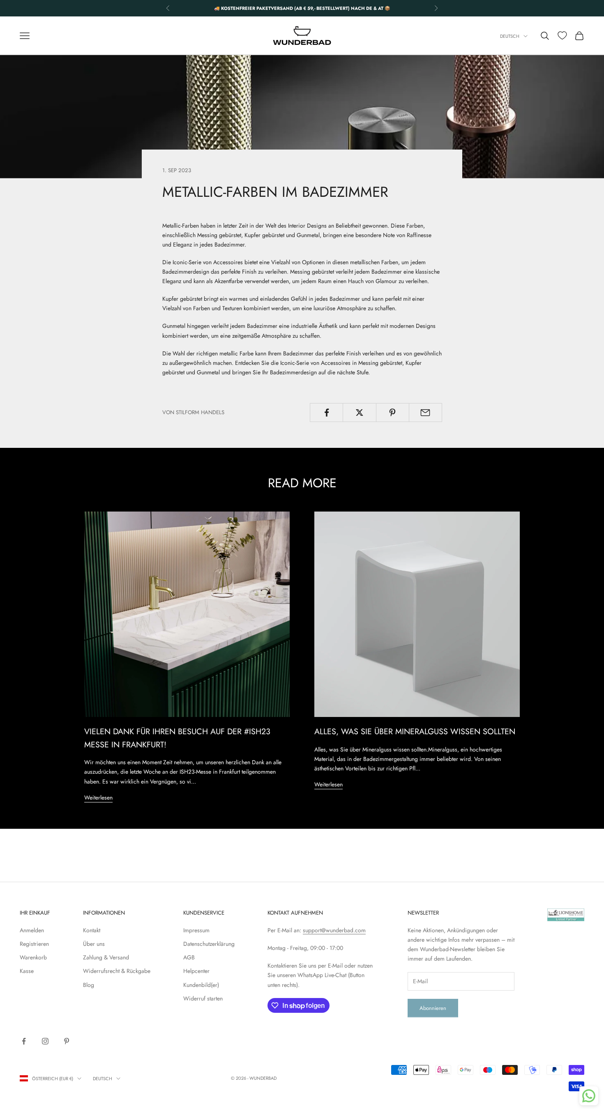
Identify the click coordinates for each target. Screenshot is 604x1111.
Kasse (27, 971)
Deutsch (509, 36)
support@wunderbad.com (334, 930)
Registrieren (34, 944)
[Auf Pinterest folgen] (66, 1041)
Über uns (94, 944)
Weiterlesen (98, 797)
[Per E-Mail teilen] (425, 412)
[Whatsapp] (588, 1095)
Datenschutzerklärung (209, 944)
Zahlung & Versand (106, 957)
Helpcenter (196, 971)
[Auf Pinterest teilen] (392, 412)
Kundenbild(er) (201, 985)
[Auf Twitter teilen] (359, 412)
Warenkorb (33, 957)
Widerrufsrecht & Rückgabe (116, 971)
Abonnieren (433, 1008)
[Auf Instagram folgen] (45, 1041)
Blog (88, 985)
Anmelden (32, 930)
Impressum (196, 930)
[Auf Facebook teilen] (326, 412)
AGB (189, 957)
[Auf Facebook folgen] (24, 1041)
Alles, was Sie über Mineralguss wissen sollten (414, 731)
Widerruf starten (203, 998)
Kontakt (91, 930)
